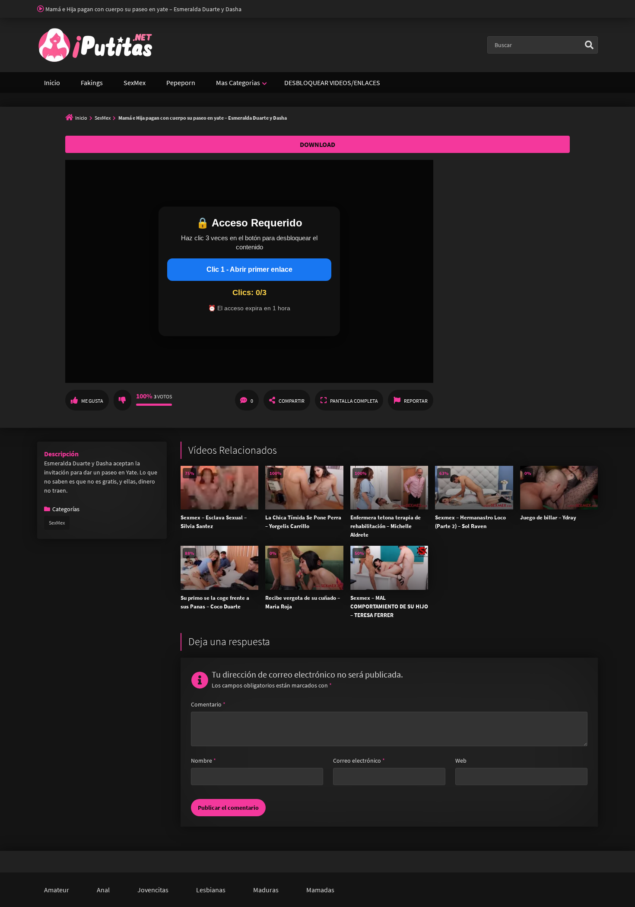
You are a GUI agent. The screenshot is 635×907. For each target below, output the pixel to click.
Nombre (203, 760)
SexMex (135, 82)
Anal (103, 889)
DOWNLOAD (317, 144)
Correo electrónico (359, 760)
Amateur (56, 889)
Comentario (208, 704)
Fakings (92, 82)
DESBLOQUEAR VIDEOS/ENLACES (332, 82)
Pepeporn (180, 82)
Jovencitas (152, 889)
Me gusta (92, 401)
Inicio (52, 82)
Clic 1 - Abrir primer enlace (249, 269)
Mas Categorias (238, 82)
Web (461, 760)
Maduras (266, 889)
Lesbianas (210, 889)
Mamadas (320, 889)
